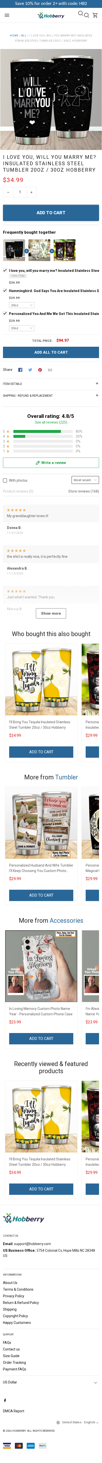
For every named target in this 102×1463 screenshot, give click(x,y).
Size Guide (11, 1356)
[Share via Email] (50, 370)
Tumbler (66, 777)
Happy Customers (17, 1323)
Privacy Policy (13, 1296)
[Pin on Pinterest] (40, 370)
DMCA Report (13, 1411)
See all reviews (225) (51, 422)
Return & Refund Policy (21, 1303)
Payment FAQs (14, 1369)
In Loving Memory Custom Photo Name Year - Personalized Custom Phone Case (41, 1011)
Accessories (66, 920)
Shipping (10, 1309)
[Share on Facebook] (20, 370)
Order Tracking (14, 1362)
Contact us (11, 1349)
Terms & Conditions (18, 1289)
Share (7, 370)
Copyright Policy (15, 1316)
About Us (10, 1283)
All (24, 35)
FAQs (7, 1343)
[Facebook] (5, 1401)
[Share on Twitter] (30, 370)
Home (14, 35)
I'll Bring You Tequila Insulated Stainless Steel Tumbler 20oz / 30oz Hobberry (39, 724)
